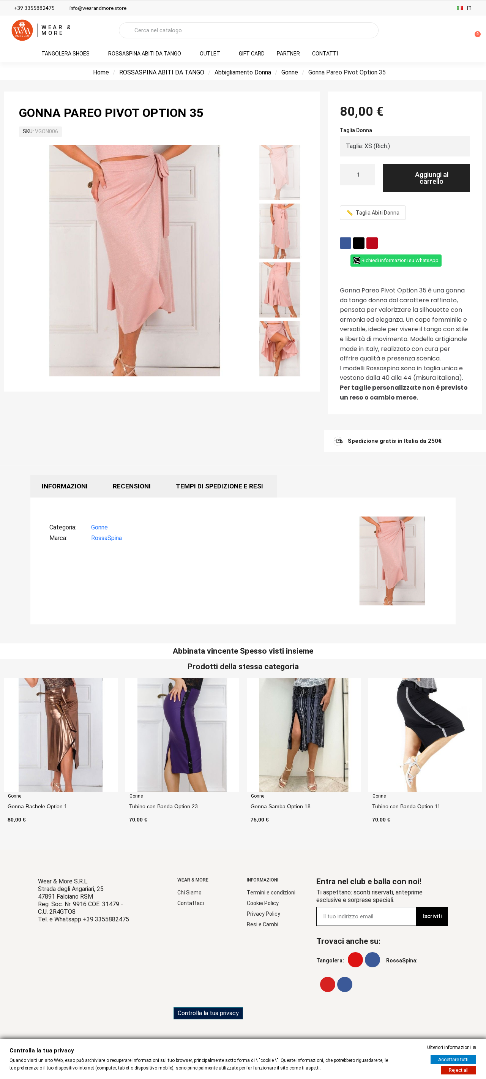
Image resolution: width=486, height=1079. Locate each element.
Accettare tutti (453, 1059)
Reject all (459, 1070)
